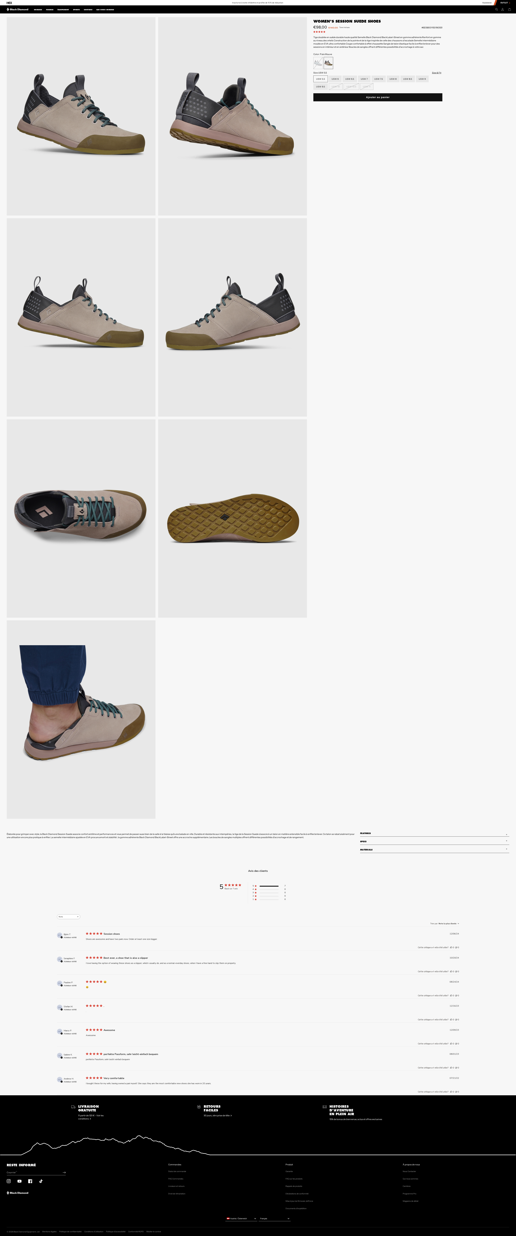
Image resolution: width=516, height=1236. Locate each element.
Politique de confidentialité (70, 1231)
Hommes (38, 10)
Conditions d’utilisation (93, 1231)
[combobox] (68, 916)
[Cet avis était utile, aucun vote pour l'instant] (451, 947)
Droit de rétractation (176, 1193)
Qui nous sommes (105, 10)
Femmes (49, 10)
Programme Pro (409, 1193)
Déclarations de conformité (297, 1193)
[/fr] (17, 9)
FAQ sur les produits (294, 1179)
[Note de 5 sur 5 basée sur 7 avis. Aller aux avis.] (319, 32)
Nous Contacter (409, 1171)
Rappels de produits (294, 1186)
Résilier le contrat (153, 1231)
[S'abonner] (64, 1172)
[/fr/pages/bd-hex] (9, 3)
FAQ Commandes (175, 1179)
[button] (38, 9)
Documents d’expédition (296, 1208)
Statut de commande (177, 1171)
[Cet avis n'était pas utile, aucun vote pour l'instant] (456, 947)
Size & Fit (436, 72)
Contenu (88, 10)
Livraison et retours (176, 1186)
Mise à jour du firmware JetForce (299, 1201)
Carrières (407, 1186)
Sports (76, 10)
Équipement (63, 10)
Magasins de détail (410, 1201)
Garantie (289, 1171)
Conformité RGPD (136, 1231)
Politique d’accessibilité (116, 1231)
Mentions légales (49, 1231)
